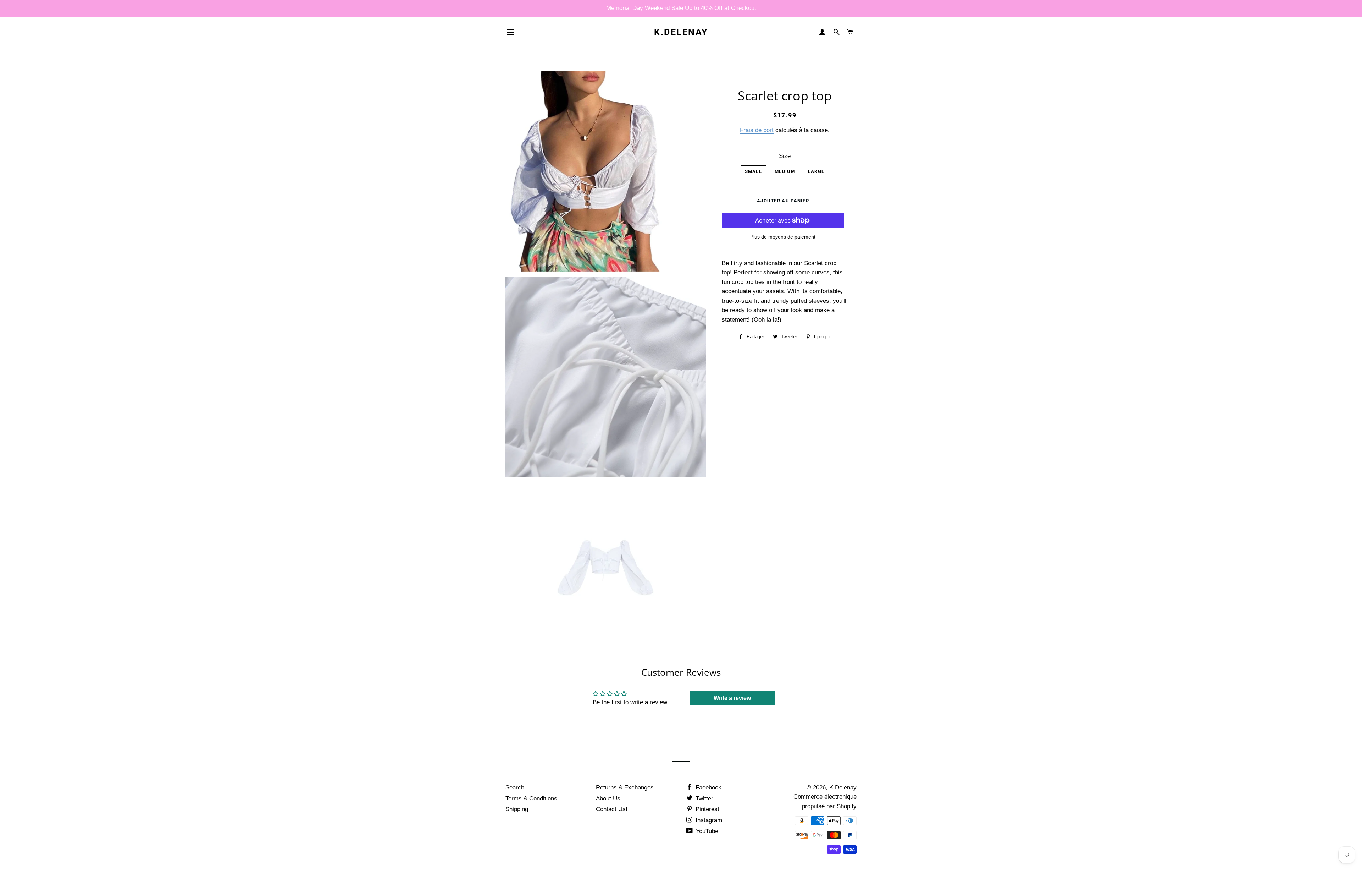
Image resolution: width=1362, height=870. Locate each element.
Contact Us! (611, 809)
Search (514, 787)
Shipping (516, 809)
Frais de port (757, 130)
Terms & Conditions (531, 798)
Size (785, 156)
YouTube (706, 831)
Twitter (703, 798)
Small (753, 171)
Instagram (708, 820)
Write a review (732, 698)
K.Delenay (681, 32)
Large (816, 171)
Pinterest (706, 809)
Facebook (707, 787)
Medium (785, 171)
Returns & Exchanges (625, 787)
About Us (608, 798)
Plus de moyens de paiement (782, 237)
